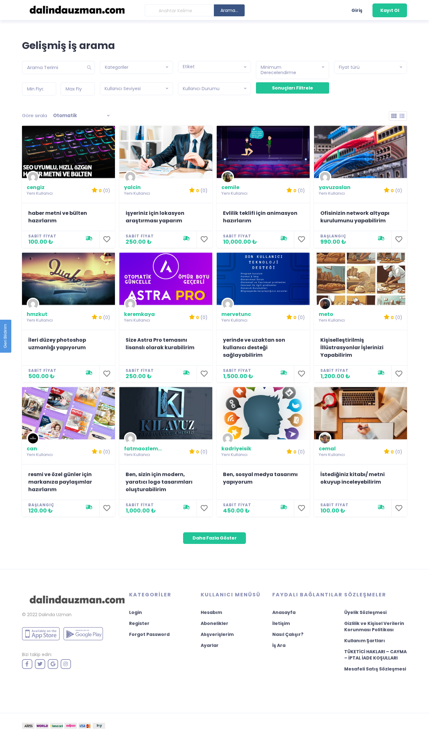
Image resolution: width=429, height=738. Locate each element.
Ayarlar (210, 645)
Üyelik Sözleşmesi (365, 612)
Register (139, 623)
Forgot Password (149, 634)
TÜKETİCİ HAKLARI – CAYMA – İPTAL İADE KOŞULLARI (375, 654)
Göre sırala (34, 115)
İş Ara (278, 645)
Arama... (229, 10)
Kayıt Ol (389, 10)
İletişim (281, 623)
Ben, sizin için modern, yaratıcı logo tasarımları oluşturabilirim (159, 482)
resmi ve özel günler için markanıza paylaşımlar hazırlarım (60, 482)
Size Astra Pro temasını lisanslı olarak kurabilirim (160, 343)
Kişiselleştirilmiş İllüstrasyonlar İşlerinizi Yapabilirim (351, 347)
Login (135, 612)
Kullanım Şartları (364, 641)
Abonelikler (214, 623)
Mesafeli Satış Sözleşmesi (375, 669)
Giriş (356, 10)
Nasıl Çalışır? (287, 634)
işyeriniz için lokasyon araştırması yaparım (155, 216)
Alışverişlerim (217, 634)
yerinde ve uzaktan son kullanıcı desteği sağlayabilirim (254, 347)
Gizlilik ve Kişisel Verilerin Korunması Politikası (374, 626)
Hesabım (211, 612)
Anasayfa (284, 612)
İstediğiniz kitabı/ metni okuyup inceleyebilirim (352, 478)
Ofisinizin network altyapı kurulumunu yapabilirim (354, 216)
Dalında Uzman (55, 614)
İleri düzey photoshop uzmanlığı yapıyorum (57, 343)
